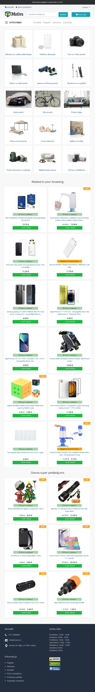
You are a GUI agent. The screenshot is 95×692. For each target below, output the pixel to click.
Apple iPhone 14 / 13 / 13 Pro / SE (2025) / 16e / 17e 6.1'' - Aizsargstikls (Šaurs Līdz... (25, 359)
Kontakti (10, 7)
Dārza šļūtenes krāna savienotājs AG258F (69, 602)
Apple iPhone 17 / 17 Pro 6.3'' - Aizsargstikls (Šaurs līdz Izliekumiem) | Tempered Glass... (69, 313)
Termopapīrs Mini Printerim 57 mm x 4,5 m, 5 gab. (25, 452)
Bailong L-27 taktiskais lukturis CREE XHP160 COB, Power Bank (69, 510)
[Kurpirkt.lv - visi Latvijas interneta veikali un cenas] (54, 664)
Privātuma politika (14, 677)
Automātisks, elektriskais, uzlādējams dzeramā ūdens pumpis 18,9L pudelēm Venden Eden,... (69, 219)
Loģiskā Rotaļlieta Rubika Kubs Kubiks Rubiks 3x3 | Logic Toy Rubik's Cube (25, 406)
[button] (86, 7)
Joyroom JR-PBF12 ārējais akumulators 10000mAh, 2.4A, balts (69, 265)
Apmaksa (57, 22)
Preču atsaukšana (14, 673)
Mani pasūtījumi (24, 7)
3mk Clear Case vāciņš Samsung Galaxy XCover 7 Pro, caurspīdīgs (25, 266)
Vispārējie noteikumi (15, 681)
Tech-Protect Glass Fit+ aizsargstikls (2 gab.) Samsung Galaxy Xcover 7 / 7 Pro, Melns (69, 406)
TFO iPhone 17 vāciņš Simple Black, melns (26, 556)
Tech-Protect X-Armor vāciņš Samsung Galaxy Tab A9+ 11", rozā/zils (69, 557)
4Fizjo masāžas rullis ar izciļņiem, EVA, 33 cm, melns (25, 602)
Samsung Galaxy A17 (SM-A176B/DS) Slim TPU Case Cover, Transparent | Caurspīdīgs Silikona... (25, 313)
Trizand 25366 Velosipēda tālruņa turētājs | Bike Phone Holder (69, 359)
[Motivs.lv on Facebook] (54, 669)
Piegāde (47, 22)
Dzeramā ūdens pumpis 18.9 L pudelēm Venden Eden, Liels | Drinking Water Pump (69, 453)
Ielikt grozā (26, 228)
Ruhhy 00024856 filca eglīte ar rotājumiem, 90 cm (26, 509)
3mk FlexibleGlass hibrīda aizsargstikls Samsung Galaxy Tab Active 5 (25, 219)
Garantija (67, 22)
